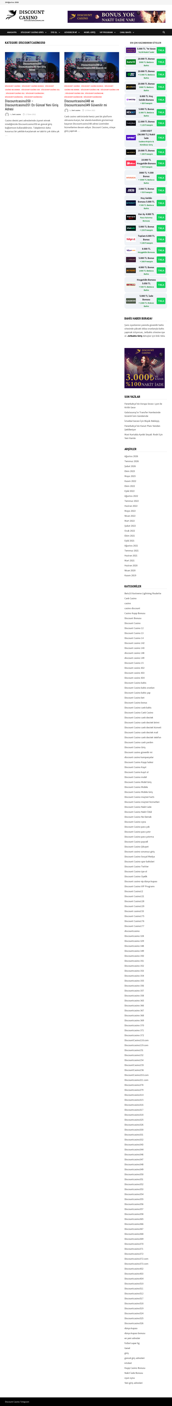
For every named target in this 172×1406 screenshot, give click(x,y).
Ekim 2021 (129, 535)
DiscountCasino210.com (136, 1075)
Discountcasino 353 (134, 970)
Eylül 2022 (129, 491)
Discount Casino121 (134, 896)
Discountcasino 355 (134, 980)
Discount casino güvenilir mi (138, 752)
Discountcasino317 (133, 1109)
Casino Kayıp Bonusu (134, 613)
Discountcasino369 (133, 1238)
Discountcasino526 (133, 1323)
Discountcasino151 (133, 1050)
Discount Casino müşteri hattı (139, 796)
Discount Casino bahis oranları (139, 687)
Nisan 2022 (129, 515)
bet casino (16, 114)
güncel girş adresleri (134, 1358)
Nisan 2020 (129, 570)
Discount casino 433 (134, 672)
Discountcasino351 (14, 97)
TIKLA (161, 50)
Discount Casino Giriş (135, 747)
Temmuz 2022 (131, 500)
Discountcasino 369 (134, 1020)
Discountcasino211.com (136, 1080)
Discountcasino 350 (31, 89)
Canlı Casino (130, 598)
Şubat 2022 (130, 525)
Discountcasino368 (133, 1233)
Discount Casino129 (134, 906)
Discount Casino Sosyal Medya (139, 856)
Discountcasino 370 (134, 1025)
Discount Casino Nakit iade (137, 806)
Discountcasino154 (133, 1060)
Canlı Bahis (125, 32)
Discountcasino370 (133, 1243)
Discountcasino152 (133, 1055)
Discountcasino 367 (134, 1010)
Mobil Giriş (89, 32)
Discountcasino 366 (134, 1005)
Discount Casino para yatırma (139, 836)
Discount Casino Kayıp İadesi (138, 762)
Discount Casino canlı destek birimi (141, 722)
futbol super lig (132, 1343)
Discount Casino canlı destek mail (141, 732)
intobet (128, 1363)
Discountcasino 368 (134, 1015)
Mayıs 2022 (130, 510)
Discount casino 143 (134, 648)
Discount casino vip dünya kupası (140, 881)
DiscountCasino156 (134, 1070)
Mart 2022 (129, 520)
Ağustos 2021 (131, 545)
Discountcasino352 (33, 97)
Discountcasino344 (133, 1149)
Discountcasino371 (133, 1248)
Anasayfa (12, 32)
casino (127, 603)
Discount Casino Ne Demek (138, 816)
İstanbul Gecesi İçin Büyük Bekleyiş (141, 420)
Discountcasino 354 (134, 975)
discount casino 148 (134, 652)
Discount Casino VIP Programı (139, 886)
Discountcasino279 (133, 1089)
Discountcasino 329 (134, 940)
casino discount (132, 608)
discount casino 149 (134, 657)
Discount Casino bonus (33, 86)
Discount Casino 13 (134, 633)
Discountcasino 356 (134, 985)
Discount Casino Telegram (17, 1401)
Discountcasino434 (133, 1278)
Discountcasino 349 (110, 89)
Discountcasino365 (133, 1219)
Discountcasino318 (133, 1114)
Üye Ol (54, 32)
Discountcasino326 (133, 1124)
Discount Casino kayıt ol (136, 772)
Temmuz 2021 (131, 550)
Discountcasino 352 (15, 93)
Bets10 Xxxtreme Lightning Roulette (142, 593)
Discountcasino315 (133, 1099)
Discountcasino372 (133, 1253)
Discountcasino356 (133, 1204)
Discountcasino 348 (90, 89)
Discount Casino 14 (134, 638)
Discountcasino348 (94, 93)
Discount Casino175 (134, 916)
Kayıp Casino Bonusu (134, 1367)
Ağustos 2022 (131, 495)
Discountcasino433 (133, 1273)
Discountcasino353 (133, 1189)
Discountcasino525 (133, 1318)
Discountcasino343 (133, 1144)
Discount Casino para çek (137, 826)
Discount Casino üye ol (135, 871)
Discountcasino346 (133, 1154)
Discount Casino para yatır (137, 831)
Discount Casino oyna (135, 821)
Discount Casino (12, 86)
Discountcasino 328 (134, 936)
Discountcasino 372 (134, 1035)
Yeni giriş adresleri (133, 1382)
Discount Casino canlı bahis (137, 707)
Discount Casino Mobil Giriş (138, 782)
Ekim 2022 (129, 486)
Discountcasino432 (133, 1268)
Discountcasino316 (133, 1104)
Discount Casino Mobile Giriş (138, 792)
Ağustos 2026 (131, 456)
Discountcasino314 (133, 1094)
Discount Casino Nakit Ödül (138, 811)
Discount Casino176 (134, 921)
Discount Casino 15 (134, 662)
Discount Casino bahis (135, 682)
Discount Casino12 (133, 891)
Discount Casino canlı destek (138, 717)
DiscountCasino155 (134, 1065)
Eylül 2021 (129, 540)
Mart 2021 (129, 560)
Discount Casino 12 (134, 628)
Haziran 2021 (130, 555)
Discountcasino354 (133, 1194)
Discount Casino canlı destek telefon (142, 737)
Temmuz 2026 (131, 461)
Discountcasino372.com (136, 1258)
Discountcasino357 (133, 1209)
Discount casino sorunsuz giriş (139, 851)
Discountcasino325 (133, 1119)
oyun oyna (129, 1377)
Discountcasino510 (133, 1283)
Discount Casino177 (134, 926)
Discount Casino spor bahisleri (139, 861)
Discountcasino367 (133, 1228)
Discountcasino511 (133, 1288)
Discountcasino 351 (50, 89)
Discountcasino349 (73, 97)
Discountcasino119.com (136, 1045)
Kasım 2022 (130, 481)
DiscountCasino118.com (136, 1040)
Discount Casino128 (134, 901)
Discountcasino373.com (136, 1263)
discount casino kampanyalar (139, 757)
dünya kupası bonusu (134, 1333)
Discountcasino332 (133, 1139)
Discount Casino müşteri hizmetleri (142, 801)
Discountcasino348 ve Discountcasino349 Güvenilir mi (85, 103)
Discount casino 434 (134, 677)
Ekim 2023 (129, 471)
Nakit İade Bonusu (133, 1372)
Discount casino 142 (134, 643)
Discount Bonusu (132, 618)
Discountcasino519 (133, 1308)
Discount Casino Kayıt (135, 767)
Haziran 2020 (130, 565)
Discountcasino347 (133, 1159)
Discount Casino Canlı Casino (138, 712)
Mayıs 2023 (130, 476)
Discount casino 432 (134, 667)
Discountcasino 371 (134, 1030)
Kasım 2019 (130, 575)
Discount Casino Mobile (136, 787)
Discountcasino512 (133, 1293)
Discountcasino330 (133, 1129)
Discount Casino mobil (135, 777)
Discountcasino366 (133, 1224)
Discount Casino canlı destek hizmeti (142, 727)
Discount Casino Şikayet (136, 846)
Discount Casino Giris (32, 32)
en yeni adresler (132, 1338)
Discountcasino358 (133, 1214)
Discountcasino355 (133, 1199)
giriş (126, 1353)
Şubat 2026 (130, 466)
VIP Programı (106, 32)
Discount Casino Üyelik (135, 876)
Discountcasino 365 (134, 1000)
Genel (127, 1348)
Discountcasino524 (133, 1313)
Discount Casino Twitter (136, 866)
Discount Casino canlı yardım (138, 742)
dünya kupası (130, 1328)
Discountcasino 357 (134, 990)
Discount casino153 (134, 911)
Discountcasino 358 (134, 995)
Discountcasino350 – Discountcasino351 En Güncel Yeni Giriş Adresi (31, 105)
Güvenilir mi (70, 32)
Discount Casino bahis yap (137, 692)
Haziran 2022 (130, 505)
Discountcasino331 (133, 1134)
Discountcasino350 (35, 93)
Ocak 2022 (129, 530)
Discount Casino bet (134, 697)
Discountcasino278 (133, 1084)
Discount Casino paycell (136, 841)
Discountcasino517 (133, 1298)
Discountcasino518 (133, 1303)
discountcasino (132, 931)
